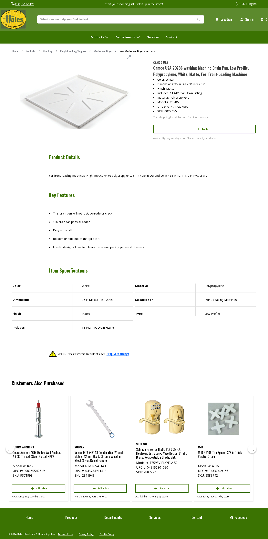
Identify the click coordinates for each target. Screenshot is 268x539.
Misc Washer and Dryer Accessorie (137, 51)
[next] (252, 448)
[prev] (10, 448)
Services (154, 517)
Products (30, 51)
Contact (196, 517)
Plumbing (48, 51)
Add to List (207, 129)
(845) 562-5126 (24, 4)
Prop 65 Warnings (118, 354)
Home (15, 51)
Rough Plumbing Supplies (73, 51)
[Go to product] (38, 418)
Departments (113, 517)
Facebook (240, 517)
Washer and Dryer (103, 51)
